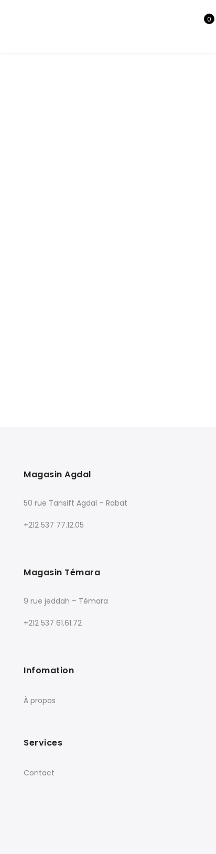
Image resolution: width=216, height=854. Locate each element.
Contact (39, 773)
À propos (40, 700)
